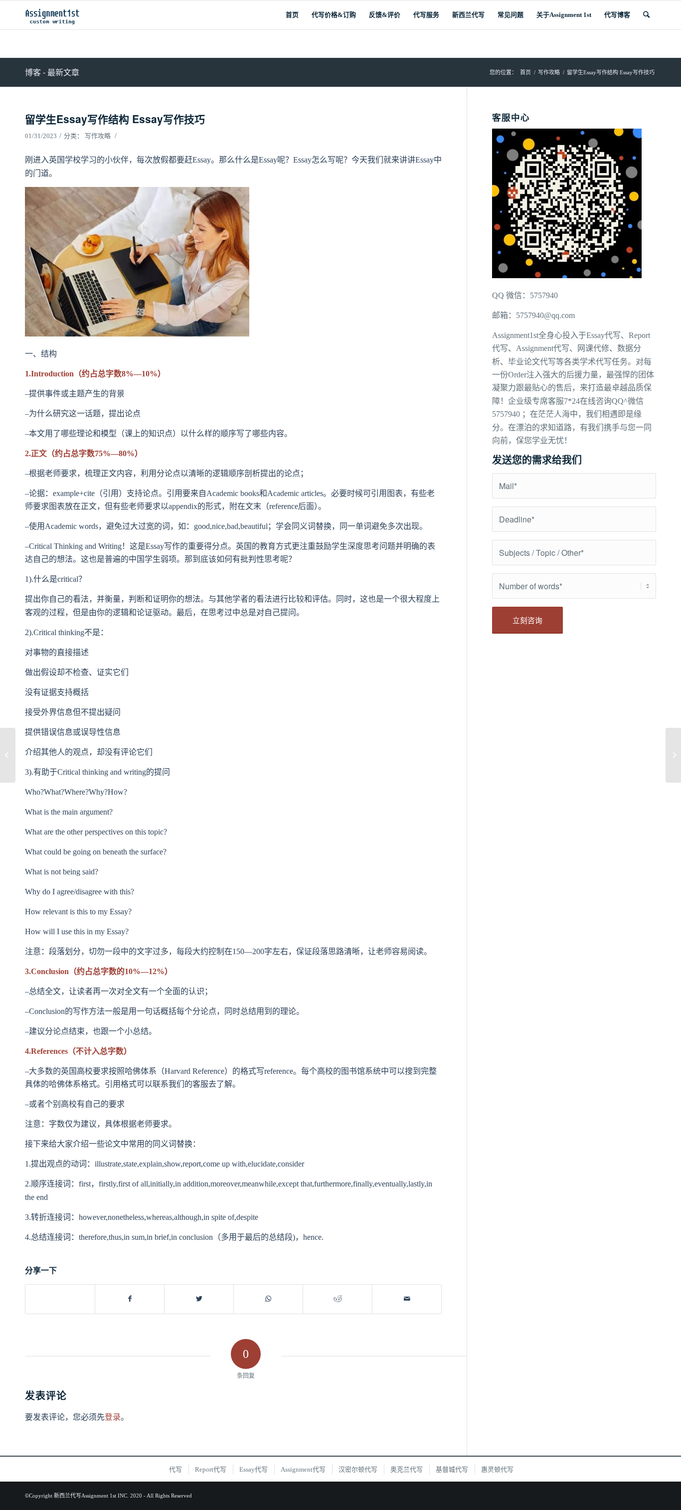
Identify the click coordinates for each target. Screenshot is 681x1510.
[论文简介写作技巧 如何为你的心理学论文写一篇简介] (7, 755)
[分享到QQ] (60, 1293)
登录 (113, 1417)
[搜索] (646, 14)
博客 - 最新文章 (52, 72)
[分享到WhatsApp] (268, 1299)
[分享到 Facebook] (129, 1299)
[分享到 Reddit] (337, 1299)
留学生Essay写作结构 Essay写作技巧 (115, 118)
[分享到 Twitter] (199, 1299)
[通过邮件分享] (406, 1299)
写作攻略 (98, 136)
